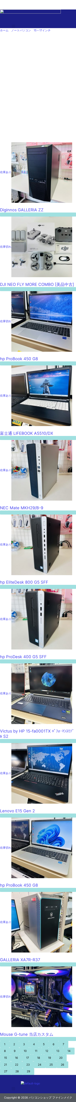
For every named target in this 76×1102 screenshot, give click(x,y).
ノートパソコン (21, 30)
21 (5, 1064)
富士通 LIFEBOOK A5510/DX (26, 433)
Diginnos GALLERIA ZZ (22, 209)
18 (38, 1057)
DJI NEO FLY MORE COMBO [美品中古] (37, 284)
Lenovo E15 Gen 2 (17, 810)
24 (39, 1064)
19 (49, 1057)
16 (16, 1057)
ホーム (4, 30)
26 (62, 1064)
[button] (13, 26)
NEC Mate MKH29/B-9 (21, 507)
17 (27, 1057)
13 (57, 1051)
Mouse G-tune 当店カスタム (26, 1034)
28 (17, 1071)
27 (5, 1071)
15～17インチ (42, 30)
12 (46, 1051)
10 (25, 1051)
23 (28, 1064)
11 (36, 1051)
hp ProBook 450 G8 (19, 358)
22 (16, 1064)
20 (61, 1057)
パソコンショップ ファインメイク (21, 2)
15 (5, 1057)
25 (51, 1064)
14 (69, 1051)
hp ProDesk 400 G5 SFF (23, 656)
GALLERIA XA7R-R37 (20, 959)
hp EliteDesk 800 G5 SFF (24, 582)
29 (28, 1071)
